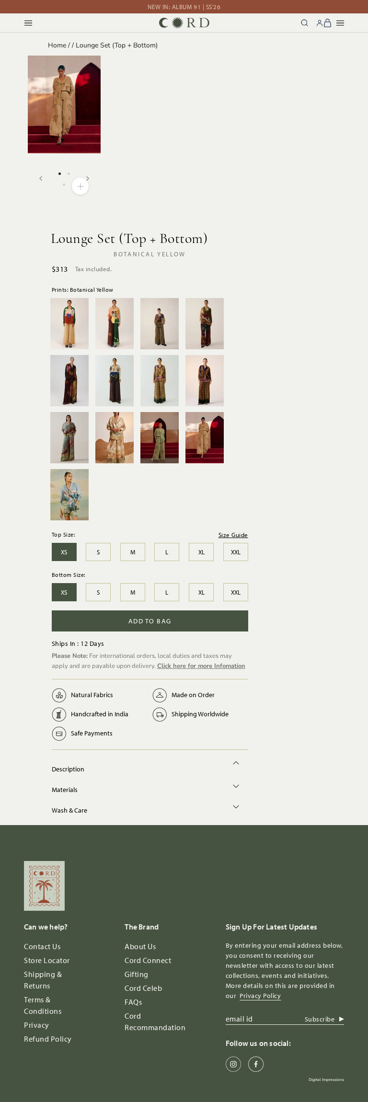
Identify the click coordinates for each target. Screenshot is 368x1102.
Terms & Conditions (42, 1005)
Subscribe (320, 1019)
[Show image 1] (59, 173)
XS (64, 552)
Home (57, 45)
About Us (140, 946)
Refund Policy (48, 1039)
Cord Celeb (143, 988)
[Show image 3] (64, 185)
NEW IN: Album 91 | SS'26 (184, 7)
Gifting (137, 974)
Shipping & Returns (43, 979)
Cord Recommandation (155, 1021)
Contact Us (42, 946)
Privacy (36, 1025)
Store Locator (47, 960)
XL (201, 552)
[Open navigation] (28, 23)
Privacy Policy (260, 995)
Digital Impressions (326, 1079)
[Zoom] (80, 186)
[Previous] (40, 178)
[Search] (304, 23)
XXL (236, 552)
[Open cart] (328, 23)
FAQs (133, 1002)
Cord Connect (148, 960)
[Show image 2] (69, 173)
